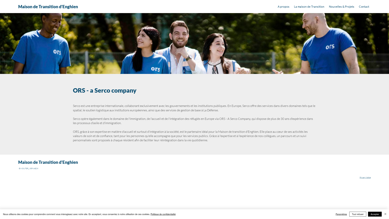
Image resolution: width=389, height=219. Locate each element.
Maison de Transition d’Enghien (48, 6)
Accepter (375, 214)
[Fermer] (385, 214)
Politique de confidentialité (163, 214)
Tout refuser (358, 214)
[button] (283, 6)
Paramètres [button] (341, 214)
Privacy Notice (365, 177)
